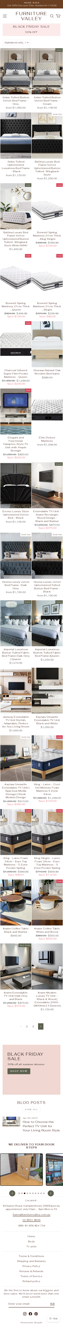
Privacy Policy (31, 1266)
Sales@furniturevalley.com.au (31, 1214)
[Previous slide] (12, 1193)
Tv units (31, 1246)
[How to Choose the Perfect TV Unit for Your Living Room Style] (11, 1121)
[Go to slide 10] (44, 1193)
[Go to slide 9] (41, 1193)
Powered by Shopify (32, 1322)
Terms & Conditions (31, 1256)
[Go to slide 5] (30, 1193)
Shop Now (19, 1071)
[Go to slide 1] (19, 1193)
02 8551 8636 (31, 1220)
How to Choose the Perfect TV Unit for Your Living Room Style (41, 1126)
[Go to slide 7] (35, 1193)
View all (31, 1109)
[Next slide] (51, 1193)
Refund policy (31, 1281)
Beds (31, 1241)
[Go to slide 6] (33, 1193)
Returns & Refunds (31, 1271)
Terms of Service (31, 1276)
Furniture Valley (31, 16)
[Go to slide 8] (38, 1193)
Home (31, 1236)
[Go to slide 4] (27, 1193)
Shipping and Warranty (31, 1261)
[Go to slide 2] (22, 1193)
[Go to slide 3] (24, 1193)
